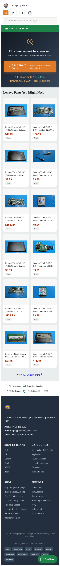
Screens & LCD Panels (42, 450)
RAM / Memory (39, 459)
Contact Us (44, 80)
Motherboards (38, 472)
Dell (6, 450)
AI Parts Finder (11, 513)
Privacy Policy (21, 543)
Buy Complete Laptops (14, 487)
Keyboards (36, 454)
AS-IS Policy (38, 513)
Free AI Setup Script (13, 496)
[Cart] (30, 13)
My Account (37, 492)
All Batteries (39, 77)
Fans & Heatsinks (40, 463)
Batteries (36, 467)
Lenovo (7, 459)
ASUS (7, 467)
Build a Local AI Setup (14, 492)
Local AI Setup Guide (14, 500)
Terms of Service (38, 543)
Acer (6, 472)
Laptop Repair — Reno (15, 509)
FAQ (34, 505)
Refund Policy (38, 509)
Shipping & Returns (41, 500)
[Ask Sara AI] (5, 12)
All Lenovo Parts (23, 77)
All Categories (18, 28)
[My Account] (13, 13)
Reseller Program (12, 518)
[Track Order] (21, 13)
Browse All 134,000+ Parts (24, 80)
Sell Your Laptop (12, 505)
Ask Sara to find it (31, 66)
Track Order (37, 496)
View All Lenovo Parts (28, 374)
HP (5, 454)
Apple (7, 463)
